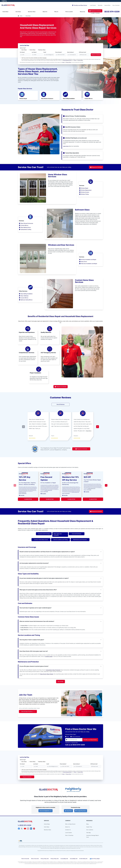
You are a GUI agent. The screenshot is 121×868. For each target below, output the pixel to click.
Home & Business (76, 736)
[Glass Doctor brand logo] (8, 5)
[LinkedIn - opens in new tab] (31, 829)
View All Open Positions (27, 711)
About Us (67, 827)
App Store (69, 810)
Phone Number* (58, 52)
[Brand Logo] (29, 821)
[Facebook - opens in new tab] (19, 829)
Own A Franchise (69, 835)
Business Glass (41, 49)
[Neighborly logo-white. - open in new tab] (4, 1)
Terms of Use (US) (25, 858)
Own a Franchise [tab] (115, 5)
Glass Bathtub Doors (26, 227)
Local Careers (68, 832)
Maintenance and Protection (80, 539)
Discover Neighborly (45, 810)
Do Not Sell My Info (83, 858)
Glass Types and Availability (58, 534)
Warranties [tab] (100, 5)
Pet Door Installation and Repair (88, 259)
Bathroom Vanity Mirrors (26, 299)
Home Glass (32, 49)
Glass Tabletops (24, 295)
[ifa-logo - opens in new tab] (20, 841)
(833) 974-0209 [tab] (111, 11)
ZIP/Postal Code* (82, 52)
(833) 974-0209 (78, 745)
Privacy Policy (80, 60)
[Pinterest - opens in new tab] (34, 829)
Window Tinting (85, 194)
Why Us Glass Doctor (70, 824)
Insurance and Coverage (44, 533)
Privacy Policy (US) (45, 858)
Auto (68, 736)
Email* (45, 52)
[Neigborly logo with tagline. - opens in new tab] (73, 790)
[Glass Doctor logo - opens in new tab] (48, 790)
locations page (48, 656)
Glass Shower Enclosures (27, 223)
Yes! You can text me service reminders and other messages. (34, 57)
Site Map (88, 832)
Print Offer (22, 495)
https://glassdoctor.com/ (67, 60)
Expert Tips (89, 827)
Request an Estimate (96, 54)
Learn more (66, 146)
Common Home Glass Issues (41, 539)
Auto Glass (24, 49)
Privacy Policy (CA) (55, 858)
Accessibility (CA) (73, 858)
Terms (75, 60)
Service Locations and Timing (60, 539)
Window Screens (85, 192)
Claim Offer (28, 499)
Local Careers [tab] (93, 5)
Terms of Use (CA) (35, 858)
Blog (87, 824)
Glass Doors (84, 261)
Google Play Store (81, 810)
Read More (88, 430)
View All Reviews (61, 404)
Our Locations (89, 829)
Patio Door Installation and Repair (89, 263)
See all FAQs (60, 681)
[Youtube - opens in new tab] (25, 829)
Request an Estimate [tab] (96, 10)
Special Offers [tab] (107, 5)
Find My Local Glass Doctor (90, 739)
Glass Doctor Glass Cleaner (46, 674)
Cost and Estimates (76, 533)
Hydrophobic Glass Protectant (53, 670)
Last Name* (34, 52)
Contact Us (68, 829)
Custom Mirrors (24, 225)
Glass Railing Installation (27, 293)
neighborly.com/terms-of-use (48, 490)
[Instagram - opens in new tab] (28, 829)
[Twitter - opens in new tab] (22, 829)
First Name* (22, 52)
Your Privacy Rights (96, 858)
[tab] (79, 5)
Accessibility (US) (64, 858)
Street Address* (70, 52)
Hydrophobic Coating (26, 229)
